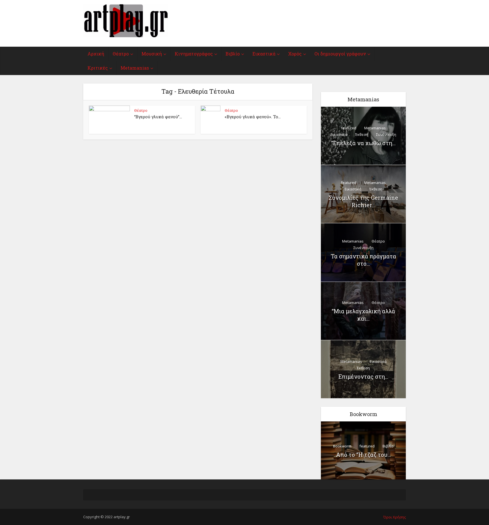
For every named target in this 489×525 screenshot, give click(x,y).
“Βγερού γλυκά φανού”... (158, 116)
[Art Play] (125, 20)
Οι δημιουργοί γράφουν (340, 54)
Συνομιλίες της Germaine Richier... (363, 201)
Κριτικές (97, 68)
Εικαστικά (263, 54)
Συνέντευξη (386, 134)
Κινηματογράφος (194, 54)
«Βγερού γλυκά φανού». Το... (253, 116)
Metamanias (135, 68)
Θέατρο (121, 54)
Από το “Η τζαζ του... (363, 454)
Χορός (295, 54)
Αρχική (95, 54)
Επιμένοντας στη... (363, 376)
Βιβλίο (233, 54)
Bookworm (342, 446)
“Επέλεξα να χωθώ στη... (363, 143)
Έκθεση (361, 134)
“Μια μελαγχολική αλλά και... (363, 314)
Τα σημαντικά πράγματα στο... (363, 259)
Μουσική (151, 54)
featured (348, 127)
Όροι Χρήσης (394, 517)
